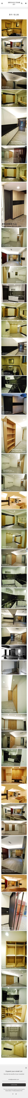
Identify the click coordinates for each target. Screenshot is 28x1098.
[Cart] (26, 3)
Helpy (27, 550)
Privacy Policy (8, 1090)
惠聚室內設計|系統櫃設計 (14, 3)
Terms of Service (16, 1090)
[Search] (22, 3)
